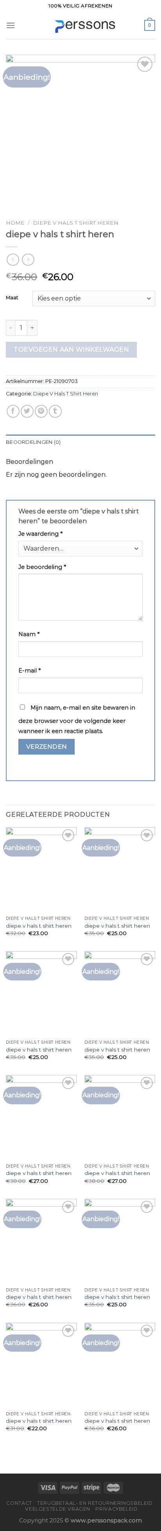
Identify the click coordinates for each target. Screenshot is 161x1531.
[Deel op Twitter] (27, 411)
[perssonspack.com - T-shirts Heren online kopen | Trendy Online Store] (80, 25)
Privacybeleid (116, 1509)
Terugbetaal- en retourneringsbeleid (94, 1503)
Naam (28, 634)
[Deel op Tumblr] (55, 411)
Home (15, 223)
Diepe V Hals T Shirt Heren (75, 223)
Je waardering (40, 533)
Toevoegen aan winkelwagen (71, 349)
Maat (12, 297)
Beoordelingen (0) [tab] (33, 442)
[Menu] (10, 25)
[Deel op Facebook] (13, 411)
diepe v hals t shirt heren (39, 926)
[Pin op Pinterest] (41, 411)
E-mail (29, 670)
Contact (19, 1503)
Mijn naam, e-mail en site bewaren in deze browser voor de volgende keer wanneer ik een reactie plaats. (76, 719)
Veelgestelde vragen (57, 1509)
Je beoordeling (42, 567)
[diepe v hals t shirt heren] (41, 869)
